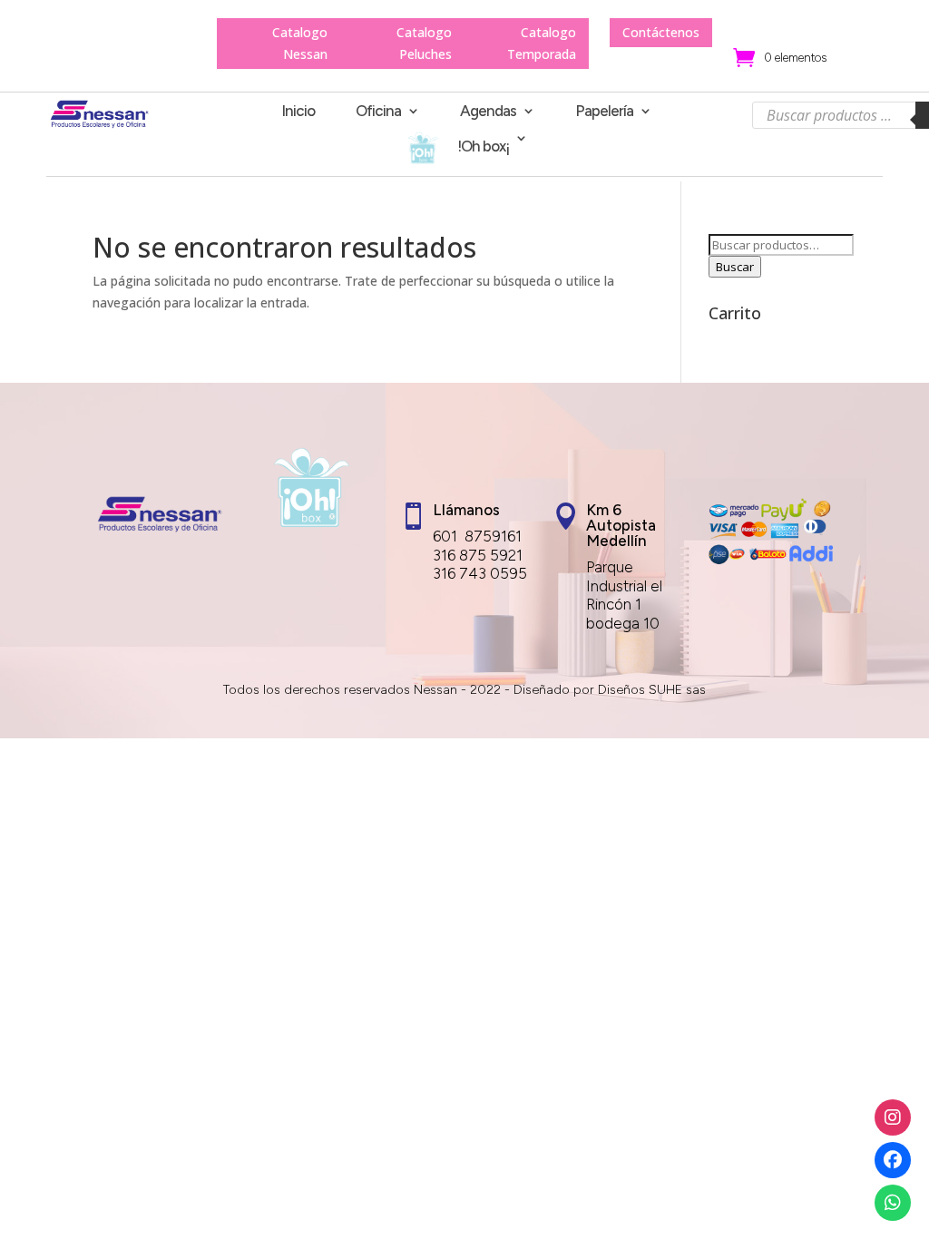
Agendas (488, 112)
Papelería (604, 112)
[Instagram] (893, 1117)
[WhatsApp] (893, 1203)
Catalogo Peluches (424, 43)
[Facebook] (893, 1160)
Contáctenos (660, 32)
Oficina (378, 112)
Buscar (735, 267)
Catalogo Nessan (300, 43)
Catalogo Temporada (541, 43)
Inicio (298, 112)
